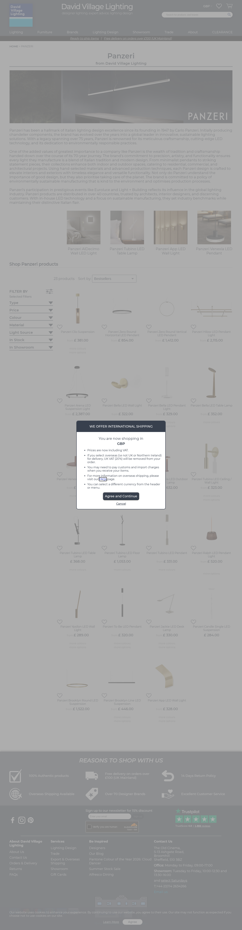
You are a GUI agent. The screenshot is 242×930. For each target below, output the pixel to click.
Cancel (121, 503)
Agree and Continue (121, 496)
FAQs (102, 479)
